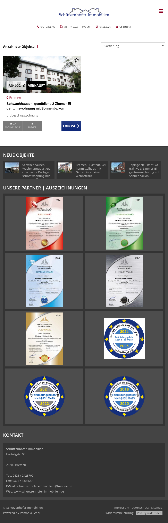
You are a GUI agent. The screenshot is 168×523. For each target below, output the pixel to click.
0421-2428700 (48, 26)
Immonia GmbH (30, 513)
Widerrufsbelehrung (120, 513)
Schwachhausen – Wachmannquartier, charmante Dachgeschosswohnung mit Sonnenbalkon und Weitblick (36, 174)
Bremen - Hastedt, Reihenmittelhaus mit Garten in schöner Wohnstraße (91, 170)
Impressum (121, 508)
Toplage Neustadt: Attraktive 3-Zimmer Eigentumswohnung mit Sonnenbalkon (144, 170)
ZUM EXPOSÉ (71, 126)
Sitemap (156, 508)
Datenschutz (140, 508)
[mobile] (161, 11)
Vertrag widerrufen (149, 513)
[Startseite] (84, 11)
